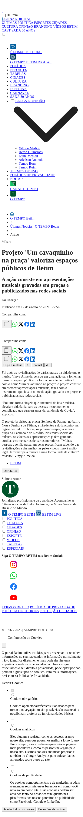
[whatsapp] (15, 325)
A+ (48, 365)
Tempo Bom (27, 163)
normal (38, 365)
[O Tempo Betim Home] (2, 11)
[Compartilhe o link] (6, 324)
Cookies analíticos (22, 729)
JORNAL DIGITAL (17, 19)
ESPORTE (14, 536)
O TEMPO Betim (22, 218)
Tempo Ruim (27, 167)
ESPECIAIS (15, 548)
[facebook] (27, 325)
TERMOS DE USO (15, 607)
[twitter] (21, 325)
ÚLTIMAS (9, 22)
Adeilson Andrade (31, 159)
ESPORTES (42, 22)
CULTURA (10, 26)
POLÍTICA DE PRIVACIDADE (52, 607)
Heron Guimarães (31, 152)
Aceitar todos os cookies (18, 809)
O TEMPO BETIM (21, 514)
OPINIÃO (26, 26)
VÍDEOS (59, 26)
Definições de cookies (52, 809)
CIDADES (59, 22)
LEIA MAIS (10, 470)
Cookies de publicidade (26, 775)
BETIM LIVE (51, 514)
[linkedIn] (32, 325)
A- (28, 365)
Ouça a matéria (12, 365)
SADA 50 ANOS (23, 30)
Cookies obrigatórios (24, 698)
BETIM (15, 463)
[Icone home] (12, 214)
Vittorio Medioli (29, 148)
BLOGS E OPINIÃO (30, 101)
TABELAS (14, 544)
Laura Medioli (28, 156)
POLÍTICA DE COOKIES (20, 611)
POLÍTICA (25, 22)
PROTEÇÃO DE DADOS (58, 611)
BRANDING (43, 26)
